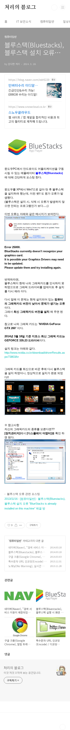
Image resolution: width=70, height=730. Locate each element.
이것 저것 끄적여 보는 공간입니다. (22, 673)
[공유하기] (16, 525)
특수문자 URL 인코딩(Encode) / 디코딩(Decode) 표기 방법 (26, 563)
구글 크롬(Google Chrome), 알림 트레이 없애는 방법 (26, 558)
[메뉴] (63, 7)
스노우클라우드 (19, 112)
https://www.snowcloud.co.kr (27, 106)
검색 (54, 7)
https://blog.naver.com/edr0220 (28, 79)
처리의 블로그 (20, 7)
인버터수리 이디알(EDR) (21, 85)
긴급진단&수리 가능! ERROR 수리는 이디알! (22, 92)
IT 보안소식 (23, 21)
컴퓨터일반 (47, 21)
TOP (63, 727)
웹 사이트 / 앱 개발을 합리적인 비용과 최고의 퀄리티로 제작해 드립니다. (34, 119)
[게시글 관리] (20, 525)
